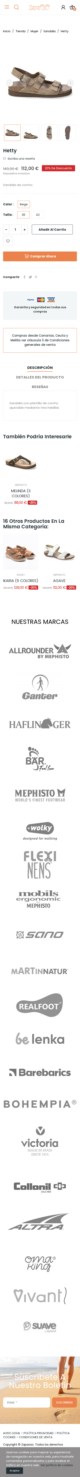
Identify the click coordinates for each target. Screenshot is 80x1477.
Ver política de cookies (56, 1465)
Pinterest (36, 277)
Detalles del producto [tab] (40, 377)
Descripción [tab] (40, 367)
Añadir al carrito (52, 229)
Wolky (21, 575)
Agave (59, 580)
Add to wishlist (8, 241)
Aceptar (14, 1470)
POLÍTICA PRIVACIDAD (39, 1433)
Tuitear (30, 277)
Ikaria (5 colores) (20, 580)
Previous (9, 83)
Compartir (24, 277)
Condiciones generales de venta (47, 342)
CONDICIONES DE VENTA (35, 1437)
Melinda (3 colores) (21, 493)
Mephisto (21, 485)
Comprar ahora (43, 256)
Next (70, 83)
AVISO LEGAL (11, 1433)
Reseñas (40, 386)
